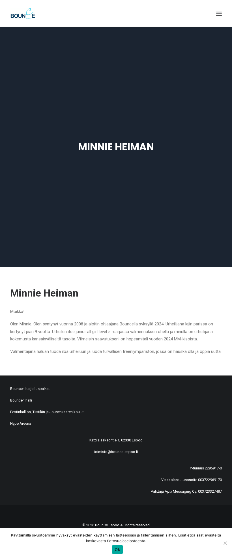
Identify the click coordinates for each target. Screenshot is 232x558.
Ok (117, 549)
